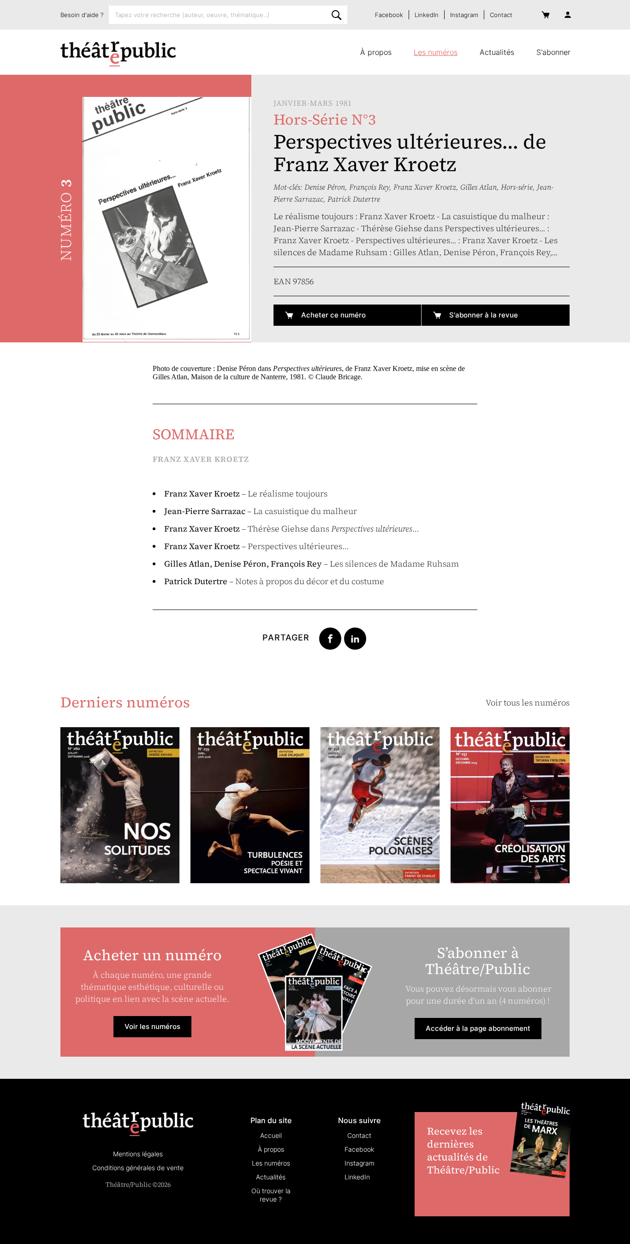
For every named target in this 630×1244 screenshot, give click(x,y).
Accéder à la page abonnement (478, 1028)
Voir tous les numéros (528, 702)
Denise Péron (324, 187)
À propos (376, 52)
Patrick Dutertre (353, 199)
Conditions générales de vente (138, 1168)
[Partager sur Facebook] (330, 638)
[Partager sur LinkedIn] (355, 638)
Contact (501, 14)
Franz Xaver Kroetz (424, 187)
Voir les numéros (152, 1026)
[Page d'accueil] (118, 54)
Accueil (271, 1135)
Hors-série (517, 187)
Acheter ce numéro (333, 315)
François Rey (369, 187)
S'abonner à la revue (483, 315)
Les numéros (436, 52)
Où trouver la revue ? (271, 1195)
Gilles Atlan (478, 187)
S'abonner (553, 52)
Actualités (497, 52)
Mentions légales (138, 1154)
